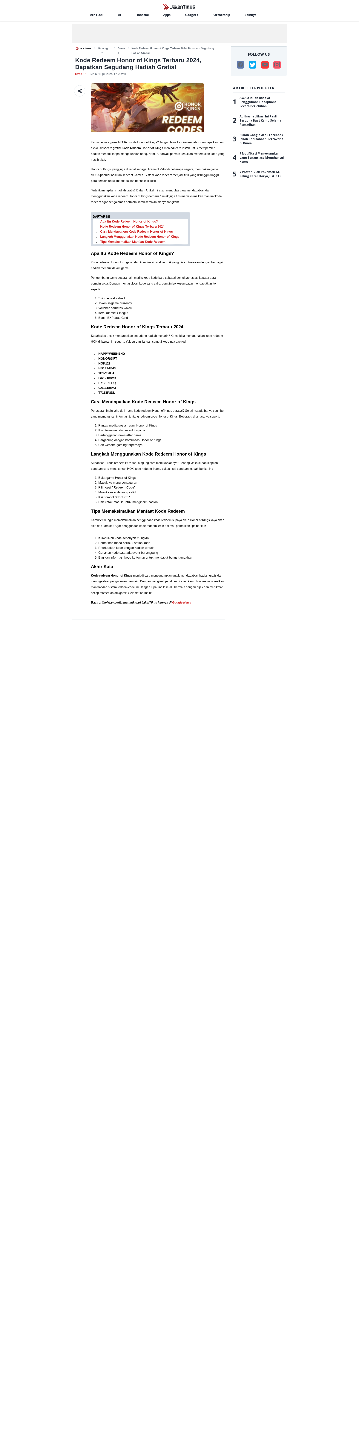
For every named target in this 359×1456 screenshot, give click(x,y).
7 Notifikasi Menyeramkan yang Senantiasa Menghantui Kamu (262, 157)
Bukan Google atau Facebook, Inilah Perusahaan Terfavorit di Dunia (262, 139)
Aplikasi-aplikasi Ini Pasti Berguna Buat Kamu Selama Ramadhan (260, 120)
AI (119, 15)
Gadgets (191, 15)
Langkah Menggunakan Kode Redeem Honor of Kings (139, 236)
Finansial (142, 15)
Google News (181, 602)
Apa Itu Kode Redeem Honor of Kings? (129, 221)
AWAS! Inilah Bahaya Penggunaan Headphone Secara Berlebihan (258, 102)
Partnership (221, 15)
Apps (167, 15)
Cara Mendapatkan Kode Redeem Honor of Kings (136, 231)
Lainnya (251, 15)
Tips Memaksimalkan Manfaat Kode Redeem (132, 242)
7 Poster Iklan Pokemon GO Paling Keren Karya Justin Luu (261, 174)
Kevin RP (80, 74)
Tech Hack (96, 15)
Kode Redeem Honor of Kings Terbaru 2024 (132, 226)
